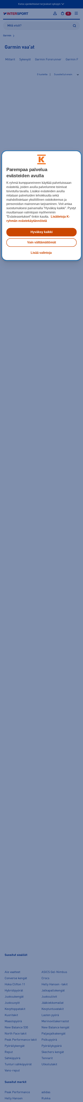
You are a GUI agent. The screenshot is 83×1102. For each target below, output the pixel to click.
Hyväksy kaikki (41, 232)
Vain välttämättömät (41, 242)
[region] (41, 205)
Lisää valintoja (41, 252)
